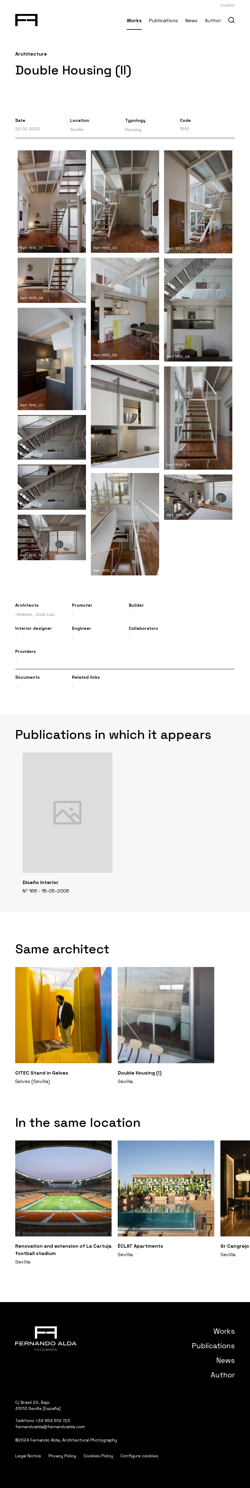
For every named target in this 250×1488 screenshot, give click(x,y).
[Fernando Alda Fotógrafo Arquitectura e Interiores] (26, 19)
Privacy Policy (62, 1456)
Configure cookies (139, 1456)
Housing (133, 129)
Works (134, 20)
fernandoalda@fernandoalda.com (50, 1426)
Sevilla (76, 129)
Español (227, 5)
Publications (163, 20)
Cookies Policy (98, 1456)
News (191, 20)
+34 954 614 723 (52, 1420)
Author (213, 20)
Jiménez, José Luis (35, 614)
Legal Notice (28, 1456)
